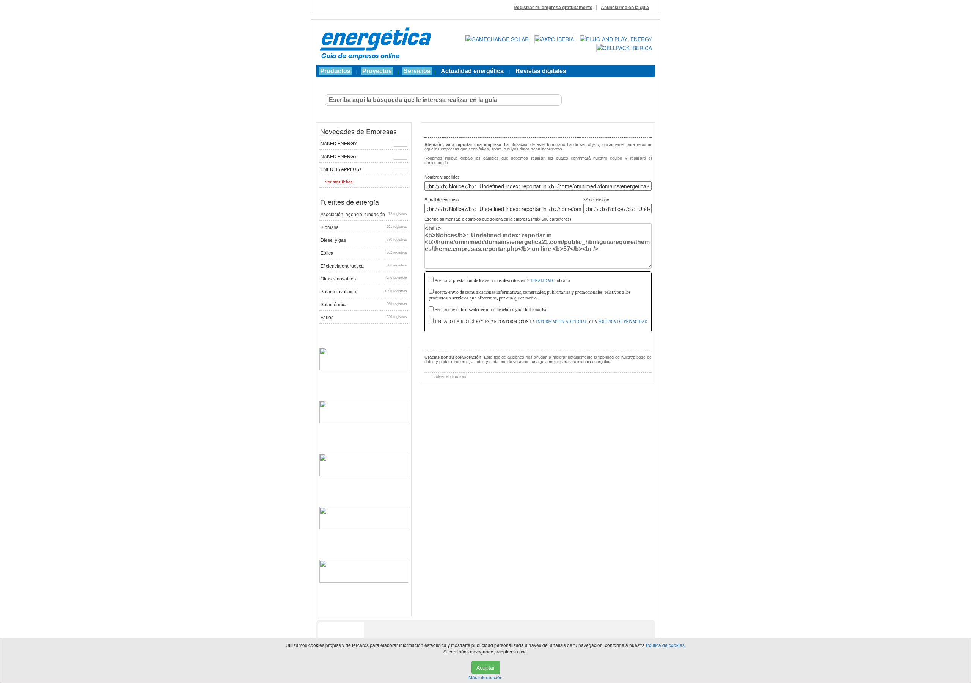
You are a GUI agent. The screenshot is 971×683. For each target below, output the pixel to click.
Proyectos (377, 71)
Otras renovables (364, 279)
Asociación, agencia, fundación (364, 214)
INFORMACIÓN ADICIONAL (561, 321)
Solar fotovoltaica (364, 292)
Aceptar (485, 667)
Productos (335, 71)
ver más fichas (339, 182)
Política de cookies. (666, 645)
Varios (364, 317)
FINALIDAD (542, 280)
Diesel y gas (364, 240)
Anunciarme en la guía (625, 7)
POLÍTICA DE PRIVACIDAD (622, 321)
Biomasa (364, 227)
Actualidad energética (472, 71)
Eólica (364, 253)
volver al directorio (449, 376)
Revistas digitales (540, 71)
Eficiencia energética (364, 266)
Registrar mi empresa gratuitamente (553, 7)
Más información (485, 677)
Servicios (417, 71)
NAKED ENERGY (339, 143)
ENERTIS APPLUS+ (341, 169)
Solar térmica (364, 304)
